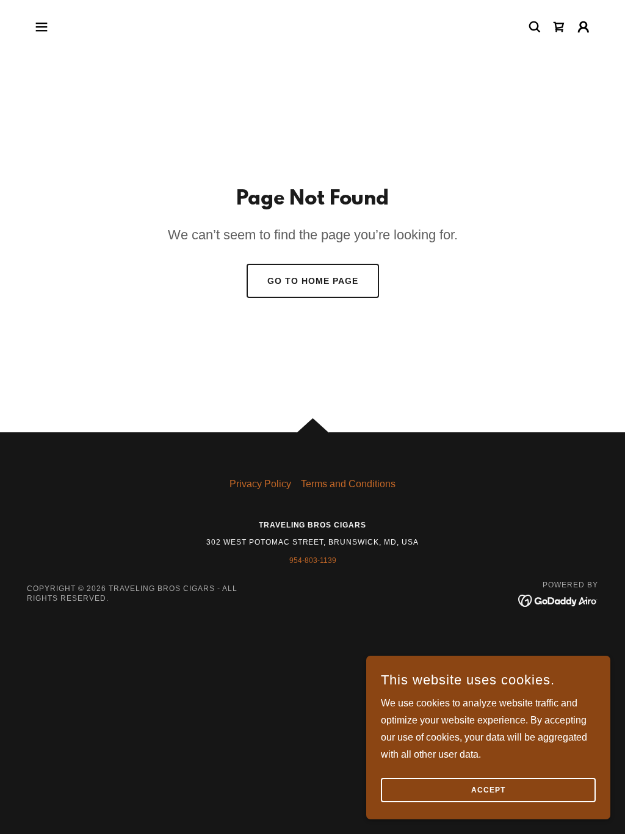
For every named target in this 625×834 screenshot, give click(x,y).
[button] (41, 27)
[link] (559, 27)
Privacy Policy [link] (260, 484)
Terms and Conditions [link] (348, 484)
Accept (488, 790)
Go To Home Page (312, 281)
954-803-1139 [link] (312, 560)
